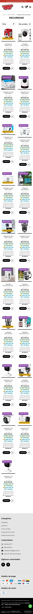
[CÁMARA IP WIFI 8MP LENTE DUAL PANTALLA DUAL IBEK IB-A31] (28, 164)
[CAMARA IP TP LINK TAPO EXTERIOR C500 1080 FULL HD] (12, 452)
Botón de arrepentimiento (12, 604)
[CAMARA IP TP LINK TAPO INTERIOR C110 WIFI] (12, 404)
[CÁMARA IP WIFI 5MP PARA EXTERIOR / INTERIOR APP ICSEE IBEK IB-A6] (12, 116)
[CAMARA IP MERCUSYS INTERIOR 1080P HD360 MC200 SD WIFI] (12, 68)
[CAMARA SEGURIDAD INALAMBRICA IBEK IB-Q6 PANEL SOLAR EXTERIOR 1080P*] (28, 212)
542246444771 (8, 544)
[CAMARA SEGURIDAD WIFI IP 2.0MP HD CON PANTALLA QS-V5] (28, 356)
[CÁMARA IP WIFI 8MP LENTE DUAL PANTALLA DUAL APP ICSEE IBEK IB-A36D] (12, 260)
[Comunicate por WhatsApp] (30, 606)
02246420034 (8, 547)
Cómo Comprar (5, 529)
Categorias (4, 522)
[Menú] (30, 7)
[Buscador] (22, 7)
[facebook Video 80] (8, 565)
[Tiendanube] (6, 607)
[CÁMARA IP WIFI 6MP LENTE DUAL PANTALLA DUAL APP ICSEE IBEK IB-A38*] (28, 260)
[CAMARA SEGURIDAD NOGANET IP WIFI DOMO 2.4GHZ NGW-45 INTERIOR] (28, 68)
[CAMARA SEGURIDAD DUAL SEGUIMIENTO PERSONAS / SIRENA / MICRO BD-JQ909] (12, 356)
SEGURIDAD (11, 14)
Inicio (4, 14)
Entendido (28, 611)
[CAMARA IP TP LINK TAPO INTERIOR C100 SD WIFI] (12, 500)
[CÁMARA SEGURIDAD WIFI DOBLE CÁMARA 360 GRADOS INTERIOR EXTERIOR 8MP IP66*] (28, 308)
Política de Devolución (7, 535)
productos (4, 525)
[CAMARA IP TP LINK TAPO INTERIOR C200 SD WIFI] (12, 161)
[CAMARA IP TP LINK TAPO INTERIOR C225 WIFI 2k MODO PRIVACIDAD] (28, 116)
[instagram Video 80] (3, 565)
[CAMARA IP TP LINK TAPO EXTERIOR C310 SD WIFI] (28, 452)
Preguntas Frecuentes (8, 532)
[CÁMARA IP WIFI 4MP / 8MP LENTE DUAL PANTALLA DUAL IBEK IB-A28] (12, 212)
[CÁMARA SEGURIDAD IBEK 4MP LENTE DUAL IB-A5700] (12, 308)
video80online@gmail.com (12, 550)
